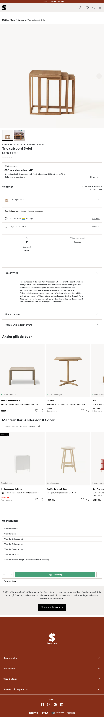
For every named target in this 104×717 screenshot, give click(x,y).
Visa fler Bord (10, 534)
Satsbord (21, 20)
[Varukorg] (93, 7)
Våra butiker (10, 679)
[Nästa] (99, 76)
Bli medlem (95, 177)
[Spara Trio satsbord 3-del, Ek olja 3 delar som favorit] (99, 574)
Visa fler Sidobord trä (13, 539)
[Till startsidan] (4, 7)
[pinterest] (55, 704)
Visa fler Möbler (11, 529)
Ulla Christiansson (10, 144)
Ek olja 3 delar (10, 581)
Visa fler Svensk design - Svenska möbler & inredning (26, 560)
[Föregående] (5, 76)
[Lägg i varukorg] (41, 410)
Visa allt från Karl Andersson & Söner (20, 426)
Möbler (5, 20)
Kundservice (10, 658)
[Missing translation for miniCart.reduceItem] (4, 574)
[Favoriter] (87, 7)
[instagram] (48, 704)
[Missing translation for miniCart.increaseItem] (12, 574)
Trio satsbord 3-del (36, 20)
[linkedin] (61, 704)
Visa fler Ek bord (11, 554)
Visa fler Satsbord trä (13, 549)
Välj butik (96, 226)
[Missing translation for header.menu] (100, 7)
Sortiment (9, 668)
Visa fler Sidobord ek (13, 544)
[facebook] (42, 704)
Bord (13, 20)
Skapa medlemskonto (52, 607)
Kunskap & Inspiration (15, 689)
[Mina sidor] (80, 7)
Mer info (96, 218)
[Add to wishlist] (37, 410)
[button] (7, 157)
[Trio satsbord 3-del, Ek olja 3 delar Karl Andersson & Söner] (52, 76)
